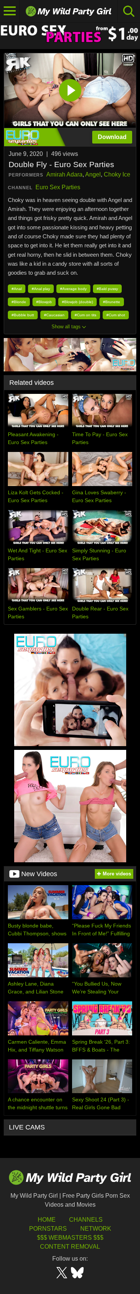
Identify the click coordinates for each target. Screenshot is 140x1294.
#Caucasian (54, 315)
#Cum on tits (85, 315)
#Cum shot (115, 315)
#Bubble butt (23, 315)
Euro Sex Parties (57, 187)
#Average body (73, 289)
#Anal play (41, 289)
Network (95, 1228)
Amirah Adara (64, 174)
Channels (86, 1219)
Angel (93, 174)
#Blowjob (44, 302)
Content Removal (70, 1246)
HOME (47, 1219)
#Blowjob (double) (77, 302)
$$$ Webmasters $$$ (70, 1237)
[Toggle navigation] (10, 11)
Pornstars (48, 1228)
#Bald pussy (107, 289)
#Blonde (19, 302)
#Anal (17, 289)
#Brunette (111, 302)
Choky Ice (117, 174)
